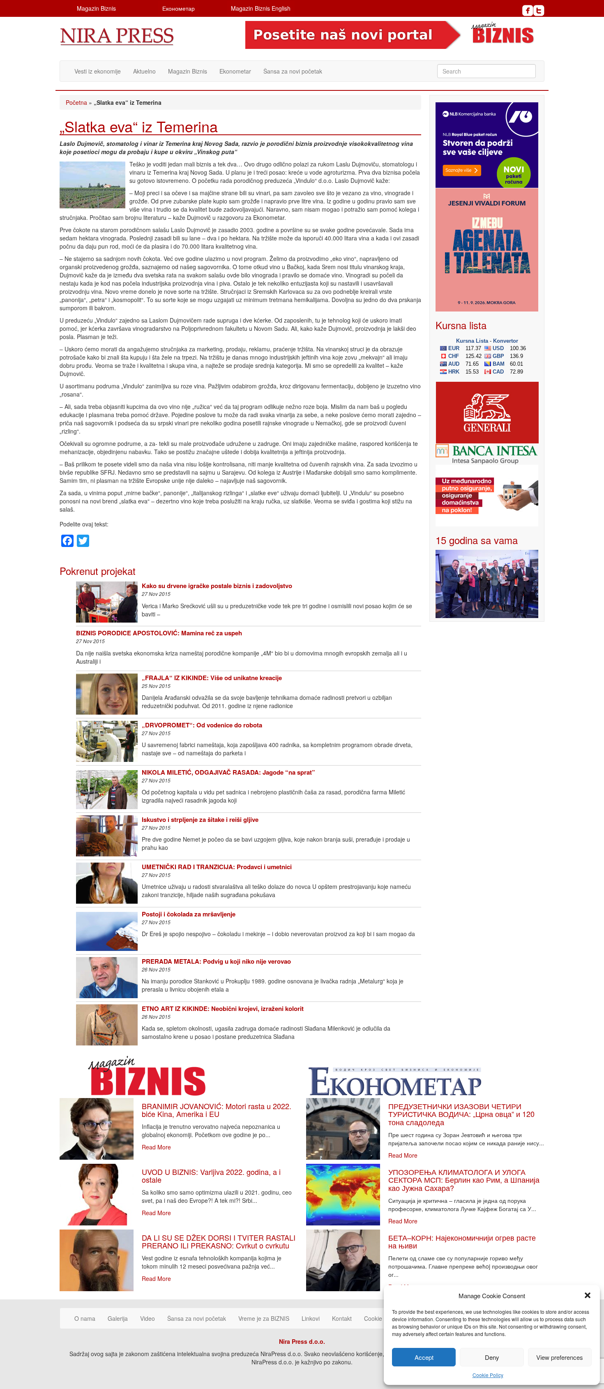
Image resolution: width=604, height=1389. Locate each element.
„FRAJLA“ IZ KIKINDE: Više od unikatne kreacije (212, 677)
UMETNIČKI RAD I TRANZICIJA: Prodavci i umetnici (217, 866)
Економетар (178, 8)
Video (147, 1318)
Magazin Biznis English (260, 8)
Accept (424, 1357)
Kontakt (342, 1318)
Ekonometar (235, 71)
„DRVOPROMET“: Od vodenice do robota (202, 724)
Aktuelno (144, 71)
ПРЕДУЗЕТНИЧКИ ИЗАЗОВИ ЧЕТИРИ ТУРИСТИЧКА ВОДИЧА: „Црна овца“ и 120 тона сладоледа (461, 1114)
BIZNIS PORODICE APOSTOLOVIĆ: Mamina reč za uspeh (159, 632)
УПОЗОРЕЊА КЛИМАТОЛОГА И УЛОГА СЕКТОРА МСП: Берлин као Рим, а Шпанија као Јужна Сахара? (463, 1179)
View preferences (559, 1357)
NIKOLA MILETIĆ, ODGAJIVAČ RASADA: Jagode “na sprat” (228, 772)
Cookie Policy (488, 1374)
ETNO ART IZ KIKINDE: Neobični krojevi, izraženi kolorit (223, 1008)
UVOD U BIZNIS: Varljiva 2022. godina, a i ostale (211, 1175)
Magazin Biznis (96, 8)
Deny (492, 1357)
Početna (76, 102)
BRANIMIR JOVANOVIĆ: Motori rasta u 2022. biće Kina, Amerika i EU (216, 1110)
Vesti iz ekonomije (97, 71)
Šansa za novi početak (292, 71)
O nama (84, 1318)
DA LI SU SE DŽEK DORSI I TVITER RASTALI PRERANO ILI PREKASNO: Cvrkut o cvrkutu (218, 1241)
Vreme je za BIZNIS (263, 1318)
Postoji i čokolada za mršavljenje (188, 913)
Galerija (118, 1318)
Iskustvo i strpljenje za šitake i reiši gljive (200, 819)
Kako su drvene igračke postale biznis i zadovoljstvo (217, 585)
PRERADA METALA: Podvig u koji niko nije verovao (216, 961)
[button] (587, 1295)
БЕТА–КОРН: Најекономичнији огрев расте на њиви (462, 1241)
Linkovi (311, 1318)
